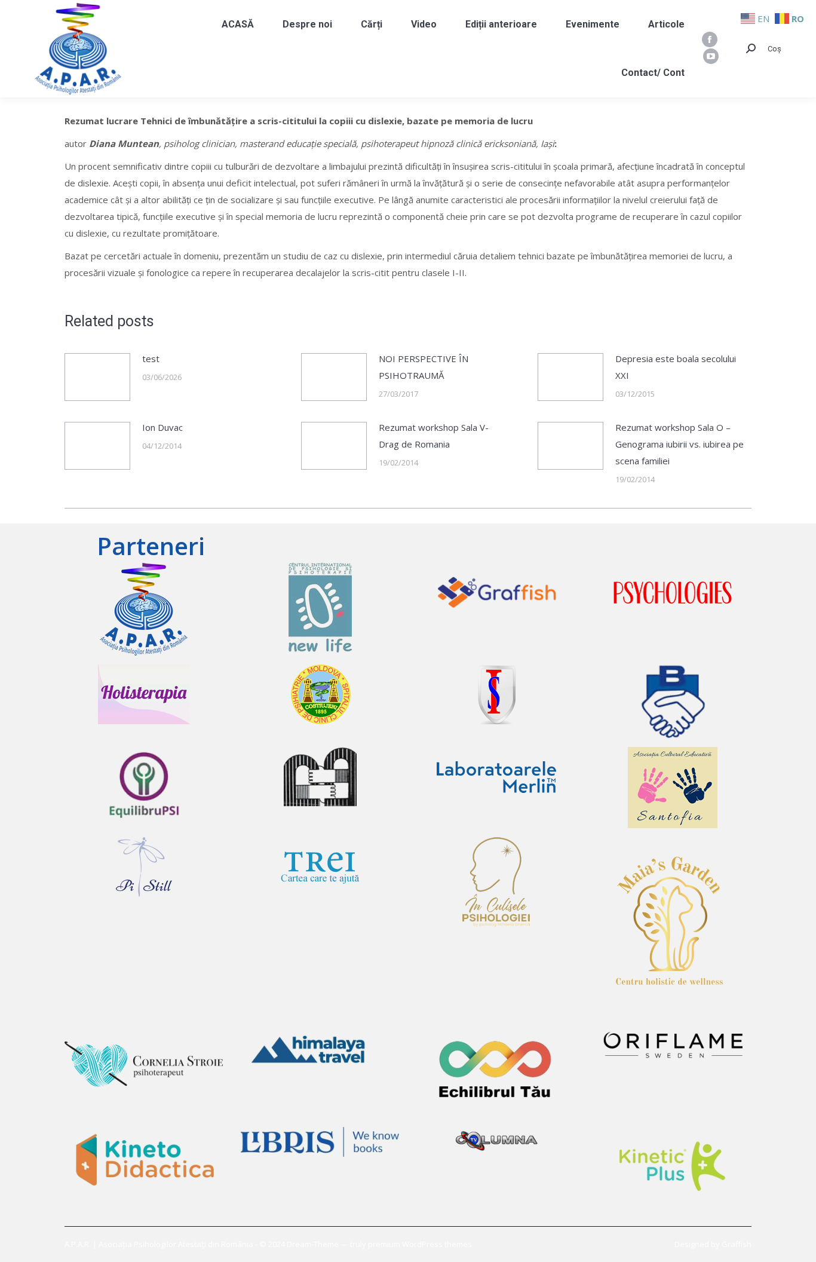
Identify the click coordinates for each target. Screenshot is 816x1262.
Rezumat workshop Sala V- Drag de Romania (434, 435)
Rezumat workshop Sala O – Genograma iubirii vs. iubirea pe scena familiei (679, 444)
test (150, 358)
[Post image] (97, 377)
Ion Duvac (162, 427)
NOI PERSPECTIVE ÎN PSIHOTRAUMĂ (423, 367)
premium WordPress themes (420, 1244)
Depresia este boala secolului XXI (675, 367)
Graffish (736, 1244)
